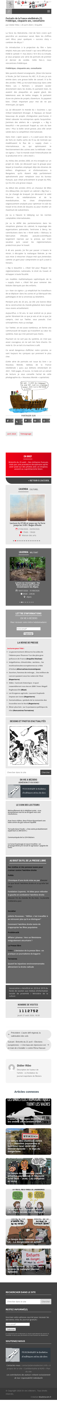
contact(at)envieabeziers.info (34, 1365)
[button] (13, 540)
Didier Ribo (14, 25)
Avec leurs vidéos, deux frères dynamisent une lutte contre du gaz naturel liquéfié (26, 821)
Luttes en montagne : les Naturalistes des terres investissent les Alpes (27, 584)
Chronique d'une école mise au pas (24, 880)
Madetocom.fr (45, 1397)
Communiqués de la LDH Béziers (21, 837)
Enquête (38, 25)
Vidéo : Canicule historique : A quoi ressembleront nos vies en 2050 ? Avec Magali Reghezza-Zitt (28, 686)
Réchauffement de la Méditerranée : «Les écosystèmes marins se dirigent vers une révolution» (24, 812)
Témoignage (25, 434)
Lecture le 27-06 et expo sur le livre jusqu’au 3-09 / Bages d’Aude (27, 524)
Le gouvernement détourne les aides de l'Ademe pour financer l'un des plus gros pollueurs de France (26, 655)
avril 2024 (11, 434)
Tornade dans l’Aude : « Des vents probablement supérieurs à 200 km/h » (27, 830)
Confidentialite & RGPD (34, 1368)
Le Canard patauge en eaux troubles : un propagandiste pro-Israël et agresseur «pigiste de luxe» (28, 846)
